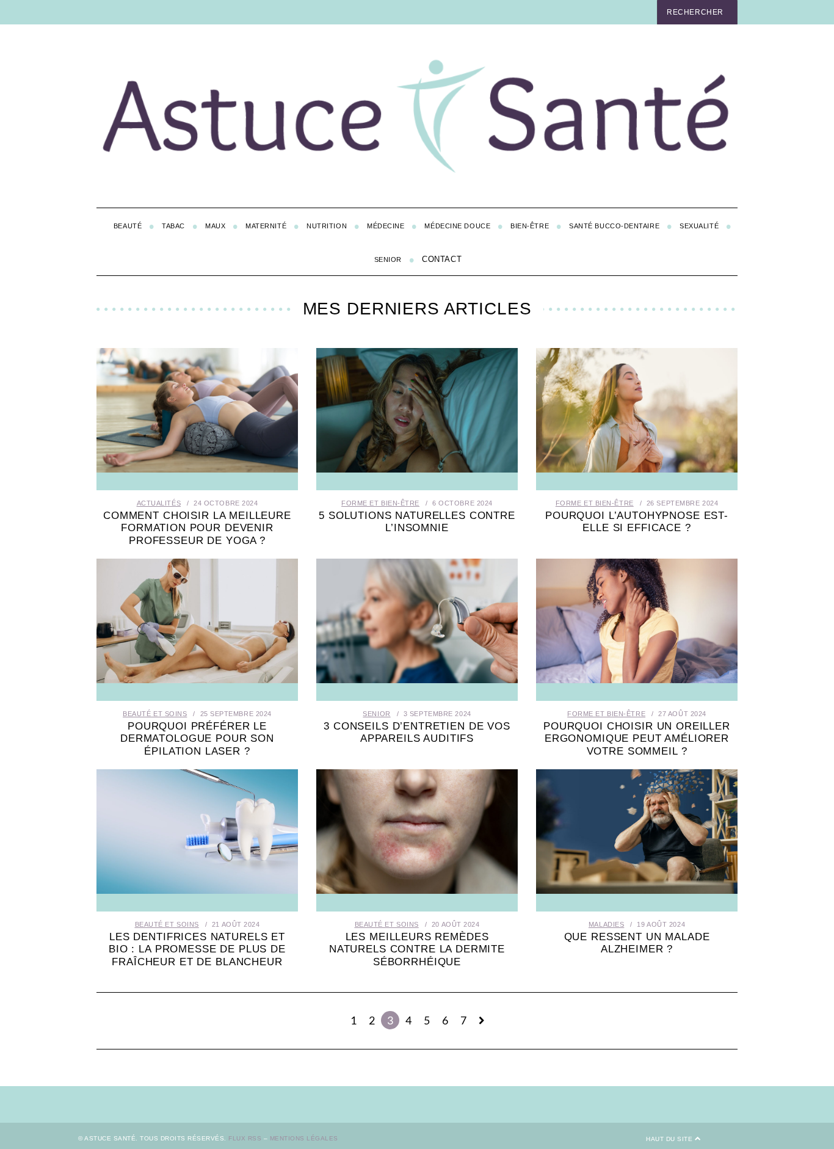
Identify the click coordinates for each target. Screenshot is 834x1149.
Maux (215, 226)
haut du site (670, 1139)
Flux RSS (244, 1138)
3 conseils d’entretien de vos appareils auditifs (417, 732)
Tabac (173, 226)
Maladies (606, 924)
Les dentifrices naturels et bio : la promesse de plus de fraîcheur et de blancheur (197, 949)
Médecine (385, 226)
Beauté (128, 226)
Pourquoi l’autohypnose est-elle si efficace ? (636, 522)
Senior (388, 259)
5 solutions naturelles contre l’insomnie (417, 522)
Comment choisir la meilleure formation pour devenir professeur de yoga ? (197, 528)
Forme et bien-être (380, 503)
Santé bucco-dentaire (614, 226)
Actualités (159, 503)
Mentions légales (304, 1138)
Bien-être (529, 226)
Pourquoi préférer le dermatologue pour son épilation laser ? (197, 738)
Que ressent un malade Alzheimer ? (637, 943)
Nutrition (326, 226)
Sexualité (699, 226)
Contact (442, 259)
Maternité (265, 226)
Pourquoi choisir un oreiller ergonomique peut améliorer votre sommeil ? (636, 738)
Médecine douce (457, 226)
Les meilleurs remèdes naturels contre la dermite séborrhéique (417, 949)
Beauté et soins (155, 713)
